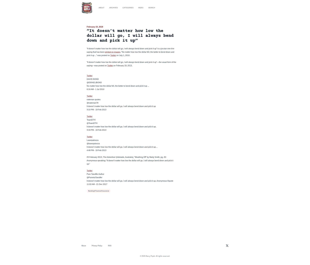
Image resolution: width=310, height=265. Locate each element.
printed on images (112, 52)
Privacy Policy (97, 246)
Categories (128, 8)
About (101, 8)
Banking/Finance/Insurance (98, 191)
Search (151, 8)
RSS (109, 246)
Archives (113, 8)
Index (140, 8)
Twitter (113, 55)
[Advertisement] (201, 44)
